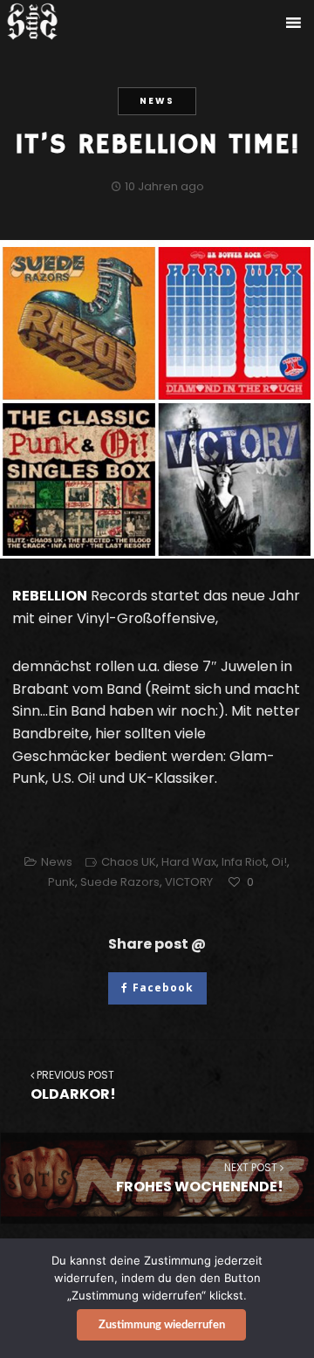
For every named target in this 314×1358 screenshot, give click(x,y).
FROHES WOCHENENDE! (199, 1178)
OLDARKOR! (73, 1085)
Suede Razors (120, 882)
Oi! (279, 862)
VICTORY (189, 882)
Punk (61, 882)
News (157, 100)
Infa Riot (244, 862)
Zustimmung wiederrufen (162, 1325)
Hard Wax (188, 862)
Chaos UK (128, 862)
